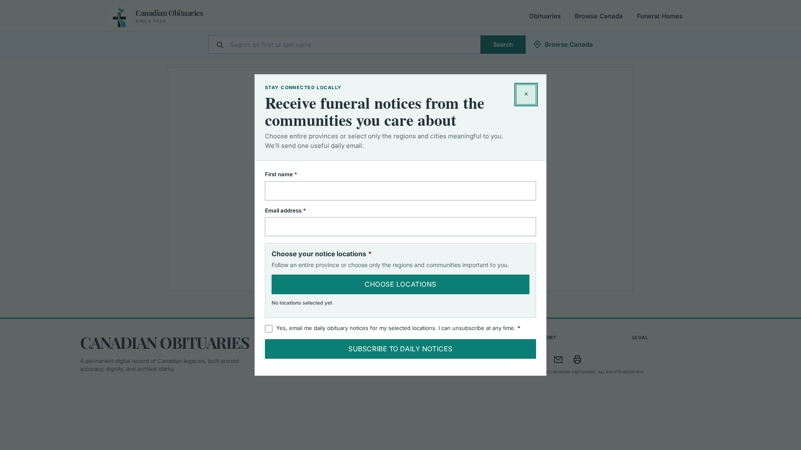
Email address (296, 210)
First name (292, 174)
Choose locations (400, 284)
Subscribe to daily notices (400, 349)
